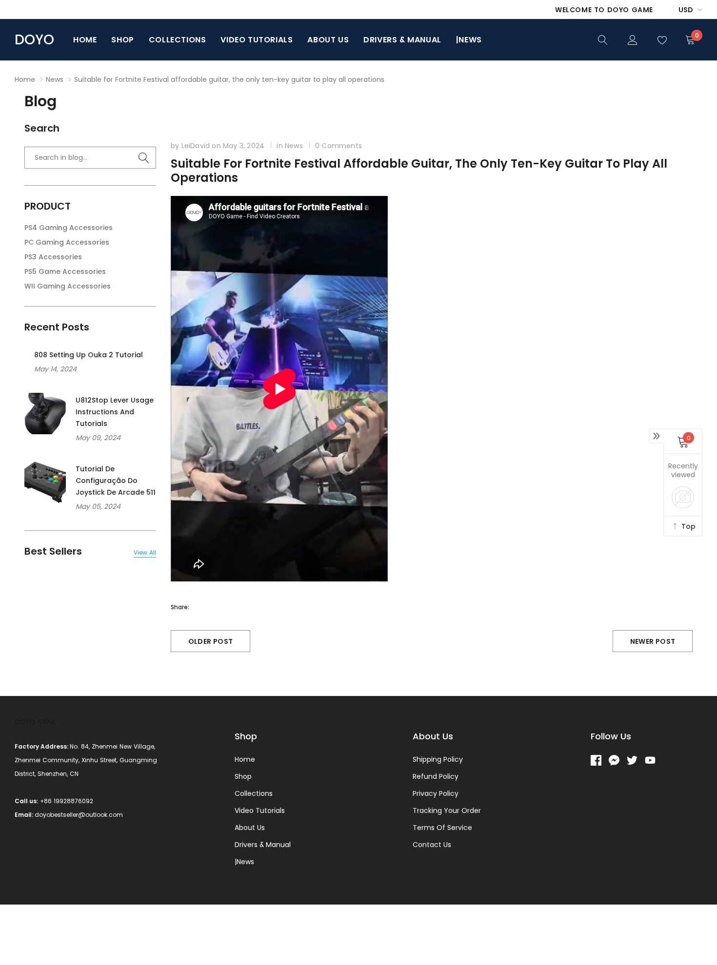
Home (85, 39)
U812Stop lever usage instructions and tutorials (115, 411)
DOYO (34, 40)
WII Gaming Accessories (67, 286)
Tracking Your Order (447, 810)
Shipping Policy (438, 759)
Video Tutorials (256, 39)
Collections (177, 39)
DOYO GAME (36, 722)
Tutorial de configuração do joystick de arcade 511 (116, 480)
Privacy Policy (435, 793)
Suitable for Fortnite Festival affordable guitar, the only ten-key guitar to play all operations (419, 170)
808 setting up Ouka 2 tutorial (88, 355)
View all (145, 553)
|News (469, 39)
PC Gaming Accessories (66, 242)
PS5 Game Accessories (65, 271)
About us (328, 39)
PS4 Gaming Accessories (68, 227)
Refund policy (435, 776)
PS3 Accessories (53, 257)
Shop (122, 39)
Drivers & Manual (402, 39)
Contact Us (432, 844)
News (54, 79)
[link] (603, 39)
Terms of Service (442, 827)
